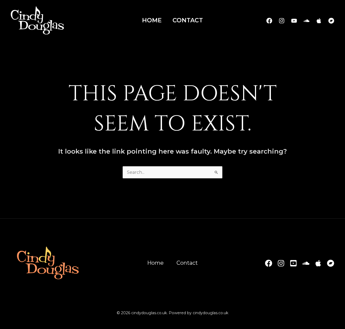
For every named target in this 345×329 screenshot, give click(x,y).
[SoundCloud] (306, 21)
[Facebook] (269, 21)
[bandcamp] (331, 21)
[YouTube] (294, 21)
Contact (187, 20)
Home (152, 20)
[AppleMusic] (319, 21)
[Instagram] (282, 21)
